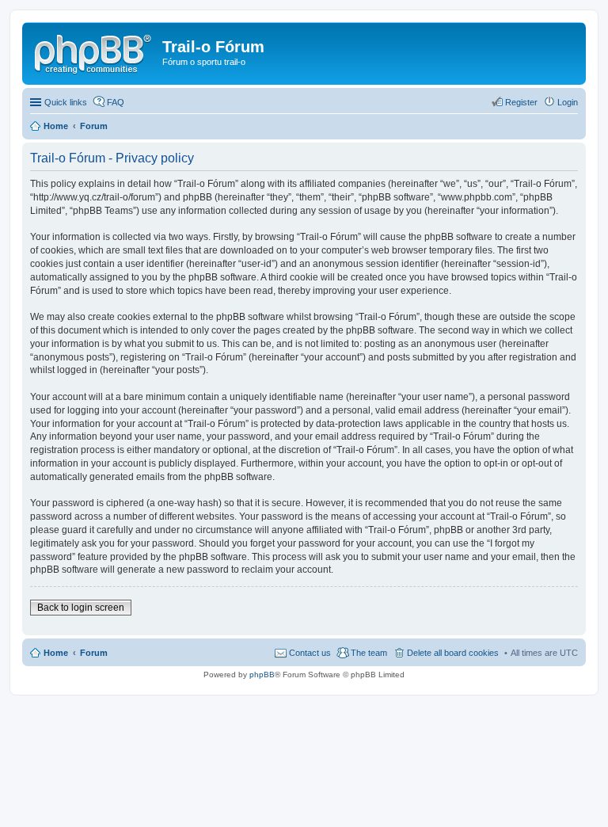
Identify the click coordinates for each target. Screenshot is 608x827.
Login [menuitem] (567, 102)
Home (56, 652)
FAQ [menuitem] (115, 102)
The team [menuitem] (369, 652)
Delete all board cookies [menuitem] (453, 652)
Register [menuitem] (521, 102)
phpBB (262, 674)
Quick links (65, 102)
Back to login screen (80, 607)
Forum (94, 652)
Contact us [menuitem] (310, 652)
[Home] (94, 51)
